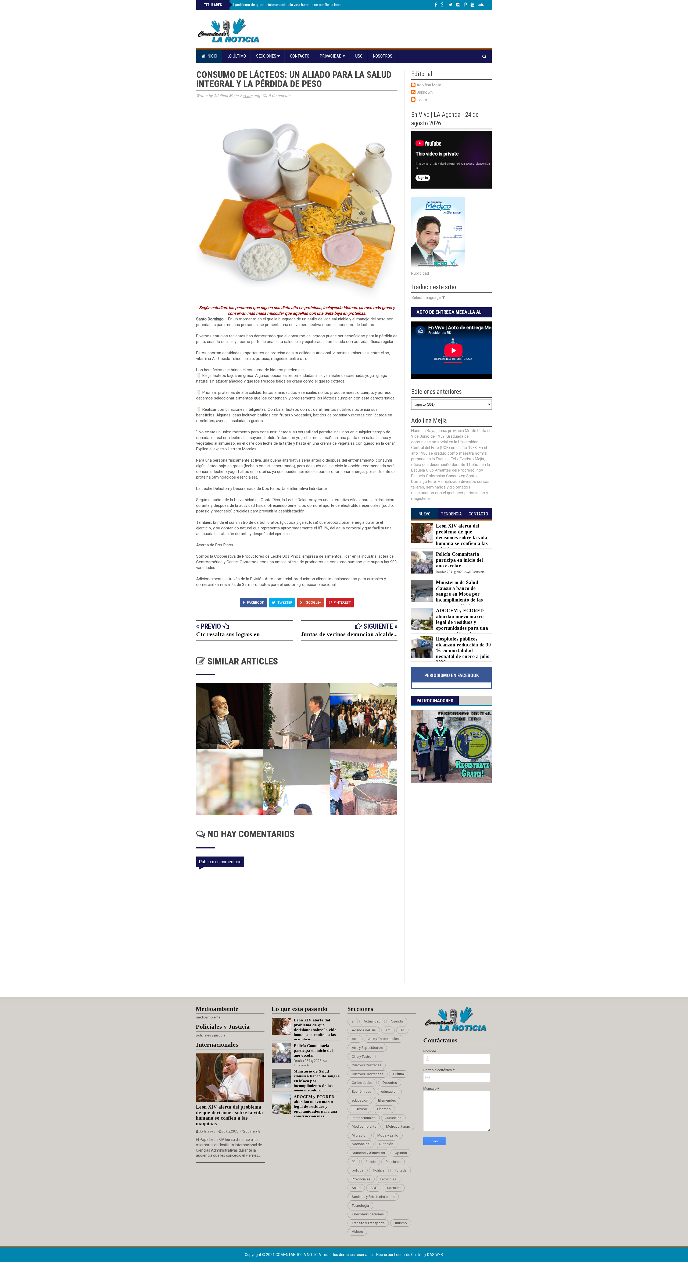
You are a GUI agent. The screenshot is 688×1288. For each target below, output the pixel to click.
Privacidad (331, 56)
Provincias (388, 1179)
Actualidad (372, 1021)
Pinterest (342, 602)
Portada (401, 1170)
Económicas (361, 1091)
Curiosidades (362, 1083)
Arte (355, 1039)
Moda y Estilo (387, 1135)
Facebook (255, 602)
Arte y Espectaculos (383, 1039)
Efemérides (387, 1100)
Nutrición (386, 1144)
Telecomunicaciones (368, 1214)
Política (379, 1170)
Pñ (354, 1162)
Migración (359, 1135)
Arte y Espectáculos (367, 1048)
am (388, 1030)
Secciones (266, 56)
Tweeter (284, 602)
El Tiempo (359, 1109)
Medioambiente (364, 1126)
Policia (371, 1162)
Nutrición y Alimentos (368, 1153)
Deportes (389, 1083)
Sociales (393, 1188)
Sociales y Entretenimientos (373, 1197)
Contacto (299, 56)
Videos (357, 1232)
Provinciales (361, 1179)
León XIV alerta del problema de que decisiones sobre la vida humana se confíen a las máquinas (279, 5)
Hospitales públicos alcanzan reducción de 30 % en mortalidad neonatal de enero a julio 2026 (463, 650)
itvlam (422, 99)
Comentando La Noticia (298, 1254)
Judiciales (393, 1118)
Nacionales (360, 1144)
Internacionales (363, 1118)
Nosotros (382, 56)
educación (360, 1100)
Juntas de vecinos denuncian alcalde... (349, 634)
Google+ (313, 602)
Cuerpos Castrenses (367, 1074)
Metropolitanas (398, 1126)
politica (357, 1170)
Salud (356, 1188)
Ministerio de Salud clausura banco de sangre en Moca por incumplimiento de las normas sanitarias (459, 594)
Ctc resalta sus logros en (228, 634)
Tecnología (360, 1206)
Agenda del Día (364, 1030)
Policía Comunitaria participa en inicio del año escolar (459, 559)
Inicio (211, 56)
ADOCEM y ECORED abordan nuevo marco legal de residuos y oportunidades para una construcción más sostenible (449, 625)
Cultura (398, 1074)
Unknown (425, 92)
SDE (374, 1188)
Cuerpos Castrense (366, 1065)
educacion (389, 1091)
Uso (359, 56)
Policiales (393, 1162)
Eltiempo (384, 1109)
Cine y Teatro (361, 1057)
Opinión (401, 1153)
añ (402, 1030)
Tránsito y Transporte (368, 1223)
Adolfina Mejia (429, 85)
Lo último (236, 56)
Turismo (401, 1223)
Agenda (396, 1021)
